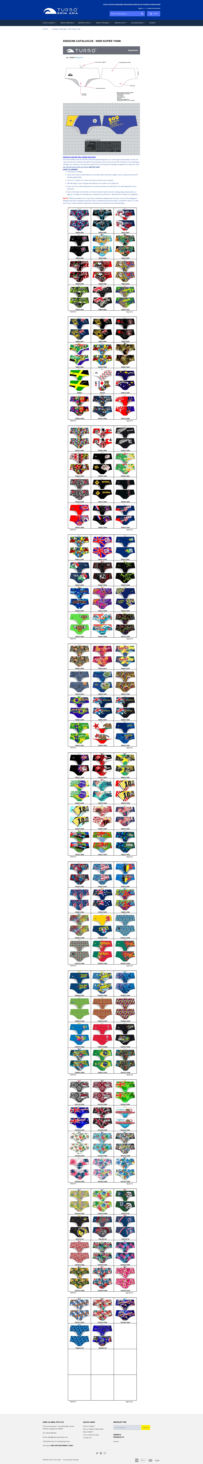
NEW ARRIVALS (67, 23)
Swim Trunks (102, 23)
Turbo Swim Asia (54, 1460)
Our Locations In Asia (91, 1435)
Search (116, 1441)
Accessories (137, 23)
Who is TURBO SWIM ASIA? (93, 1429)
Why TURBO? (88, 1432)
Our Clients (49, 23)
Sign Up (146, 1427)
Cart (155, 14)
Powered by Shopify (70, 1460)
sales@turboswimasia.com (58, 1437)
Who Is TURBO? (89, 1426)
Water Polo (84, 23)
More (152, 23)
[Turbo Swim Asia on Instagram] (105, 1454)
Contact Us (87, 1438)
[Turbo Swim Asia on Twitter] (97, 1454)
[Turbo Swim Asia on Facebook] (101, 1454)
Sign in (140, 8)
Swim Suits (120, 23)
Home (45, 29)
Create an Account (153, 8)
